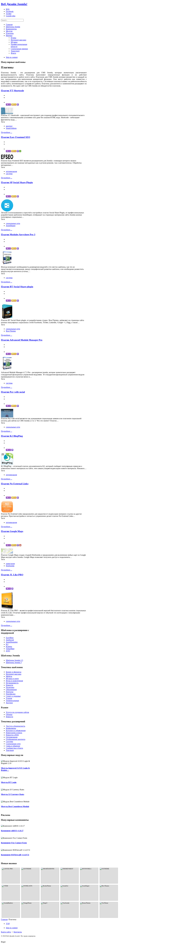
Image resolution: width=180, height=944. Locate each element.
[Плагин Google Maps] (7, 553)
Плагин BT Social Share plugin (17, 286)
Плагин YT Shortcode (12, 90)
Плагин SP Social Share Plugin (17, 182)
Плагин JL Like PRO (12, 574)
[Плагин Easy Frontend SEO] (7, 159)
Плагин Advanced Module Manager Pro (21, 340)
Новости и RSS (12, 735)
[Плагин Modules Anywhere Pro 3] (7, 265)
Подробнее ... (6, 132)
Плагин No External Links (14, 483)
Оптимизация (11, 737)
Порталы (9, 692)
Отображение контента (15, 739)
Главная (4, 919)
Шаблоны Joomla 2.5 (14, 660)
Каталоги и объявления (15, 730)
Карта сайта (6, 932)
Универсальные (12, 700)
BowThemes (11, 331)
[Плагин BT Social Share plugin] (7, 319)
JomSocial (10, 640)
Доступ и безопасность (15, 726)
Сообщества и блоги (14, 748)
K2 (7, 644)
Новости (9, 685)
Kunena (9, 646)
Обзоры (9, 714)
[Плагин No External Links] (7, 512)
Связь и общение (13, 746)
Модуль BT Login (8, 782)
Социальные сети (13, 744)
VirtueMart (10, 649)
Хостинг (9, 703)
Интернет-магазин (13, 674)
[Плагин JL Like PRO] (7, 609)
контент (9, 126)
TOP (8, 924)
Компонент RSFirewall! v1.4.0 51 (15, 855)
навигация (10, 564)
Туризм (9, 698)
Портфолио (10, 694)
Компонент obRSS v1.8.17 (12, 831)
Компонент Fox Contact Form (14, 843)
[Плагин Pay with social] (7, 417)
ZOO (8, 651)
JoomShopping (12, 642)
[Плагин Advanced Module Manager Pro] (7, 371)
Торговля (10, 750)
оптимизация (11, 171)
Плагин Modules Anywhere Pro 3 (18, 234)
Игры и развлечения (14, 681)
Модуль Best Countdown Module (15, 806)
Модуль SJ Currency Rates (12, 794)
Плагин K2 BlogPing (12, 436)
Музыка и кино (12, 678)
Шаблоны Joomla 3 (14, 662)
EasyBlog (9, 638)
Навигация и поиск (14, 733)
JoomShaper (10, 226)
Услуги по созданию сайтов (17, 712)
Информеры (11, 728)
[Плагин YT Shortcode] (7, 114)
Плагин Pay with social (13, 392)
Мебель (9, 676)
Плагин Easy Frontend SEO (15, 137)
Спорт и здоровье (13, 696)
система (9, 174)
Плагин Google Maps (12, 531)
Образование (11, 689)
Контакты (18, 932)
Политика (10, 687)
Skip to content (12, 57)
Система (9, 741)
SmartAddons (11, 128)
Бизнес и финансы (13, 672)
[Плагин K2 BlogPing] (7, 464)
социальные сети (13, 223)
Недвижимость (12, 683)
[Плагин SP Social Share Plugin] (7, 211)
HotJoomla (10, 566)
